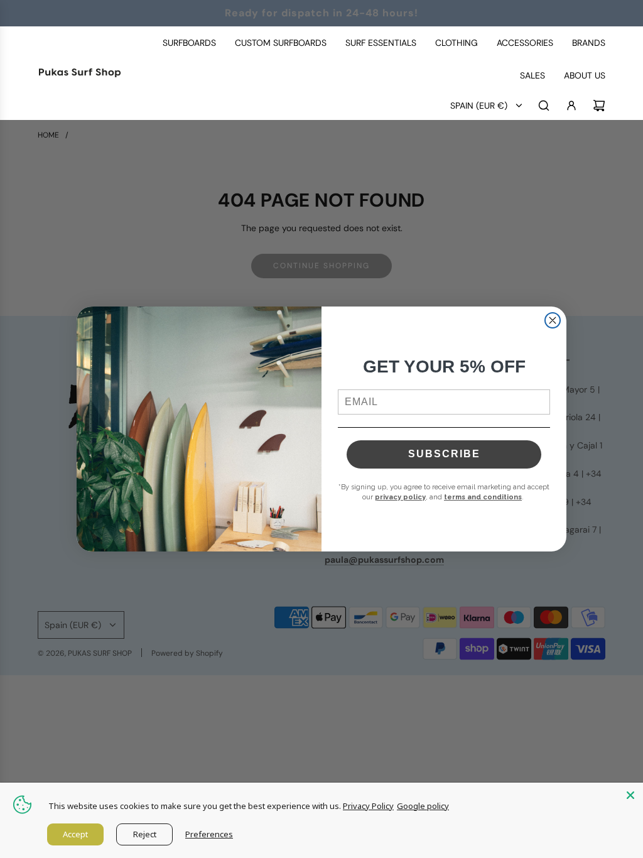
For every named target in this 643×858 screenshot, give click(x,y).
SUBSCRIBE (444, 453)
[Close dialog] (552, 320)
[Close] (630, 795)
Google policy (423, 806)
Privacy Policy (368, 806)
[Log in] (571, 105)
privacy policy (400, 497)
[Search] (544, 105)
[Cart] (599, 105)
